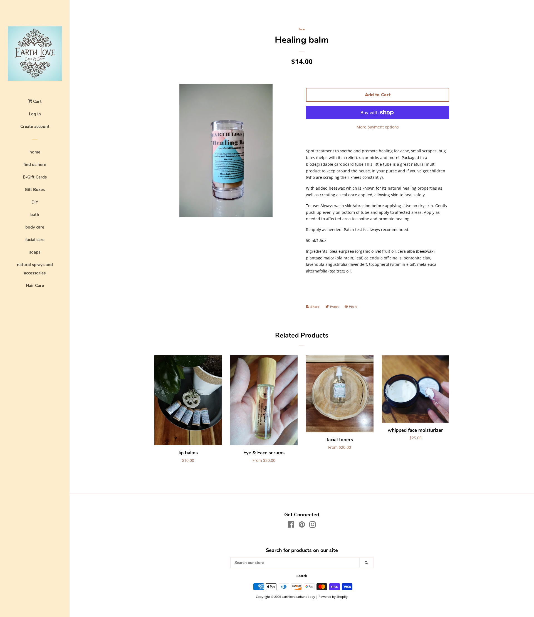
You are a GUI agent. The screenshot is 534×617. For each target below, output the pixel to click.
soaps (34, 252)
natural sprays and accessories (35, 269)
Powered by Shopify (333, 596)
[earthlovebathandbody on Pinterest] (301, 525)
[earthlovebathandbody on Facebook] (291, 525)
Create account (35, 126)
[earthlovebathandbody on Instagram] (312, 525)
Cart (37, 101)
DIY (34, 202)
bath (34, 214)
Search (301, 576)
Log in (35, 114)
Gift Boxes (35, 189)
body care (34, 227)
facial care (34, 239)
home (34, 152)
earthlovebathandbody (298, 596)
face (302, 29)
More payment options (378, 127)
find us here (34, 164)
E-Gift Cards (35, 177)
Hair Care (35, 285)
